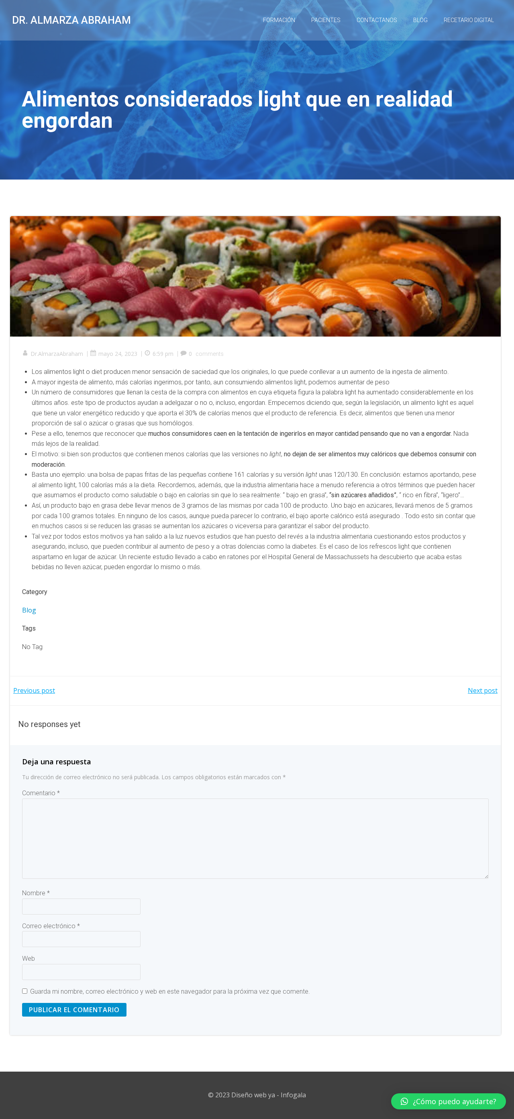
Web (28, 958)
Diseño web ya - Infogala (268, 1094)
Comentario (41, 793)
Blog (420, 20)
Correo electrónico (51, 926)
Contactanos (377, 20)
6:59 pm (163, 353)
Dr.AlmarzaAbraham (57, 353)
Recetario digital (469, 20)
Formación (279, 20)
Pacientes (326, 20)
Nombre (36, 893)
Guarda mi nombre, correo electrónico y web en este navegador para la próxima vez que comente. (170, 991)
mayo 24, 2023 (117, 353)
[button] (448, 1101)
